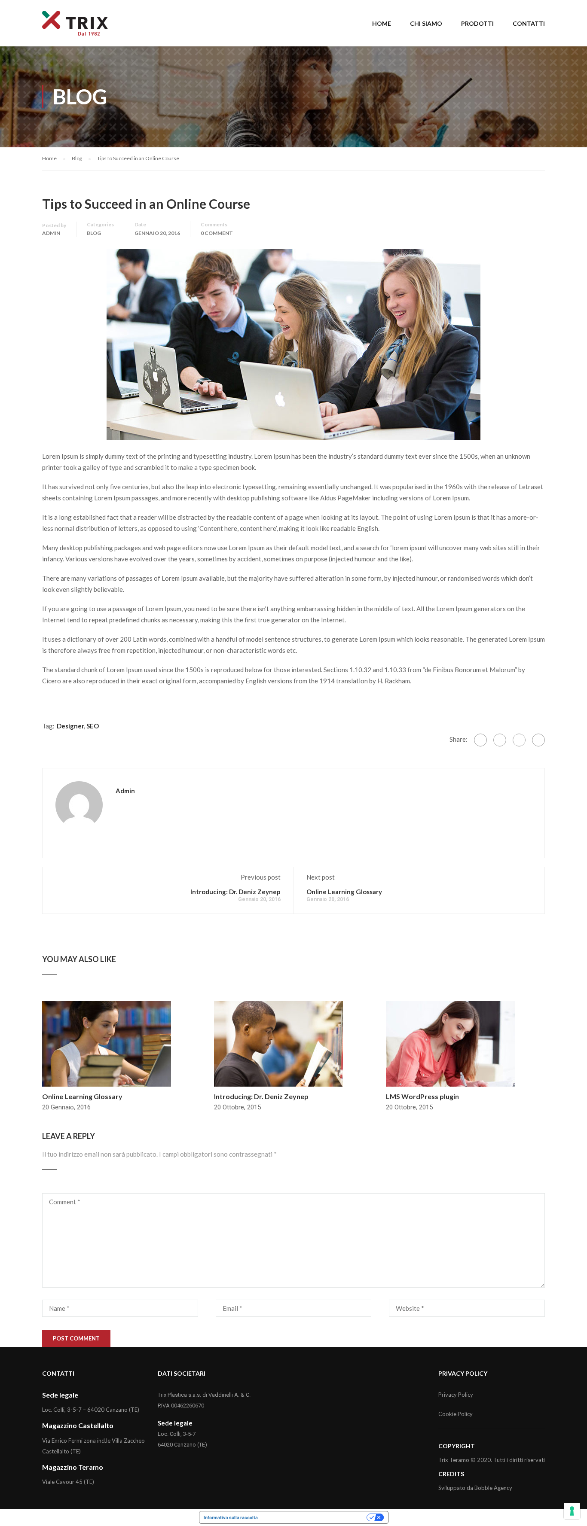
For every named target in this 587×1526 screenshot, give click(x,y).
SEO (92, 726)
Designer (70, 726)
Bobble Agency (493, 1487)
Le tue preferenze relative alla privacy (315, 1517)
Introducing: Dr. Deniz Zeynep (235, 891)
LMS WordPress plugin (422, 1096)
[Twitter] (519, 740)
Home (381, 23)
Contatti (529, 23)
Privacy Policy (455, 1394)
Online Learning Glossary (344, 891)
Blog (94, 233)
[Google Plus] (499, 740)
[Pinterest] (538, 740)
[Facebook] (480, 740)
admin (51, 233)
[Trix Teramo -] (75, 27)
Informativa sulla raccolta (231, 1517)
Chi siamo (426, 23)
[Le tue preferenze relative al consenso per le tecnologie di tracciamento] (572, 1511)
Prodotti (477, 23)
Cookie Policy (455, 1413)
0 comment (217, 233)
